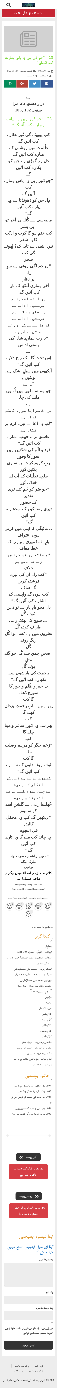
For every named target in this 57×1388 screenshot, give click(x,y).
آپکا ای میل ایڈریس (44, 1308)
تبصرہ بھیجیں (26, 71)
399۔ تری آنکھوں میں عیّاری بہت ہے (32, 1085)
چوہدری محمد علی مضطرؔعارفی (35, 980)
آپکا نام (49, 1292)
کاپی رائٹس (38, 1366)
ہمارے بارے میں (36, 1370)
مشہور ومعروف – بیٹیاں (39, 1053)
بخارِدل (48, 946)
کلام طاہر (47, 1025)
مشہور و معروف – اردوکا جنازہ (36, 1042)
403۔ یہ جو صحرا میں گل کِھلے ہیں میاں (31, 1113)
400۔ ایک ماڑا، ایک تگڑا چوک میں (34, 1091)
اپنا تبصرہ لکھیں (46, 1259)
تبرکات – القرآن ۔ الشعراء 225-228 (34, 952)
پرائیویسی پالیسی (21, 1366)
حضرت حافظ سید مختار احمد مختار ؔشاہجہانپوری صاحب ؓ (33, 988)
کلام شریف (46, 1019)
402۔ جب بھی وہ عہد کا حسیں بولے (33, 1108)
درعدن (48, 1002)
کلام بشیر (46, 1014)
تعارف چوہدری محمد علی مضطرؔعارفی (32, 969)
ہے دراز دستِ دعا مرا (39, 927)
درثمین (48, 997)
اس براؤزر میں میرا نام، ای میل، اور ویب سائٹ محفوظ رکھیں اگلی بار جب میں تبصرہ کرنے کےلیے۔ (29, 1330)
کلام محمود (45, 1030)
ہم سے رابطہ (19, 1370)
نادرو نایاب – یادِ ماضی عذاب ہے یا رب (32, 1059)
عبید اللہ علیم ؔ (44, 1008)
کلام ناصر (46, 1036)
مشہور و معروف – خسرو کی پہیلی (33, 1047)
